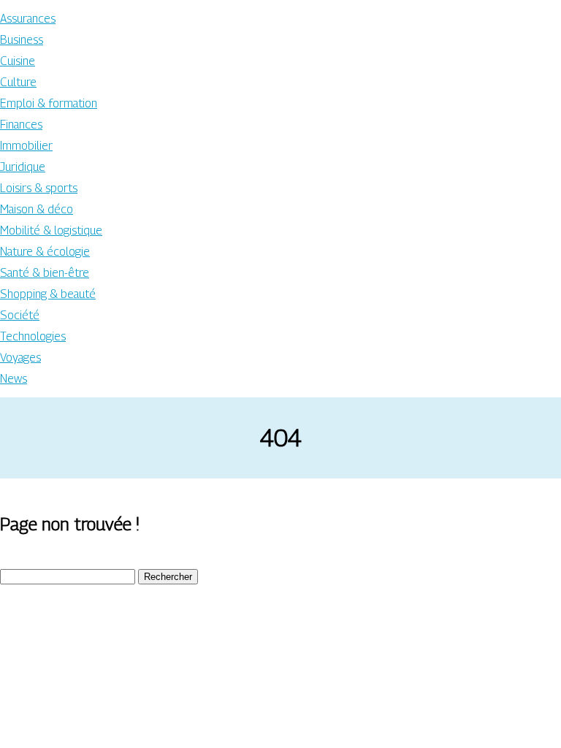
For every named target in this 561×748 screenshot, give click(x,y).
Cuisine (17, 61)
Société (19, 315)
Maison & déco (36, 209)
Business (21, 40)
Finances (21, 124)
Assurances (28, 19)
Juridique (22, 167)
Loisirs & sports (38, 188)
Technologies (33, 336)
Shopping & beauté (48, 294)
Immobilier (26, 146)
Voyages (20, 358)
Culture (18, 82)
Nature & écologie (45, 252)
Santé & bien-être (44, 273)
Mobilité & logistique (51, 230)
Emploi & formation (48, 103)
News (13, 379)
